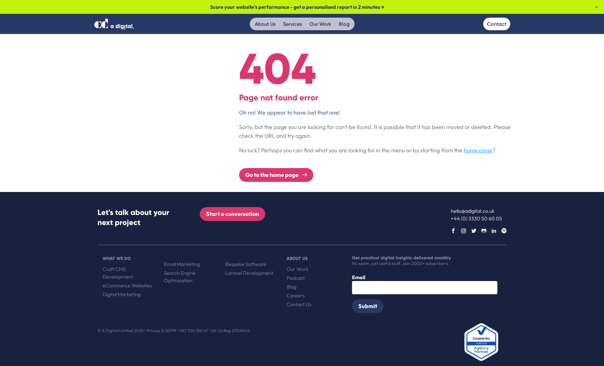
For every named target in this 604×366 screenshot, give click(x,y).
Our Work (320, 24)
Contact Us (299, 304)
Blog (344, 24)
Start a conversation (232, 213)
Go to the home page (272, 174)
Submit (367, 306)
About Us (265, 24)
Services (292, 24)
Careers (296, 295)
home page (478, 150)
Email (358, 277)
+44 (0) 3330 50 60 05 (476, 218)
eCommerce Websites (127, 285)
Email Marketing (182, 264)
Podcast (296, 278)
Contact (496, 24)
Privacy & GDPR (162, 330)
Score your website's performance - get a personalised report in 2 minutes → (297, 7)
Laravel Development (249, 273)
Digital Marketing (122, 294)
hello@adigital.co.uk (473, 211)
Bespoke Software (245, 264)
